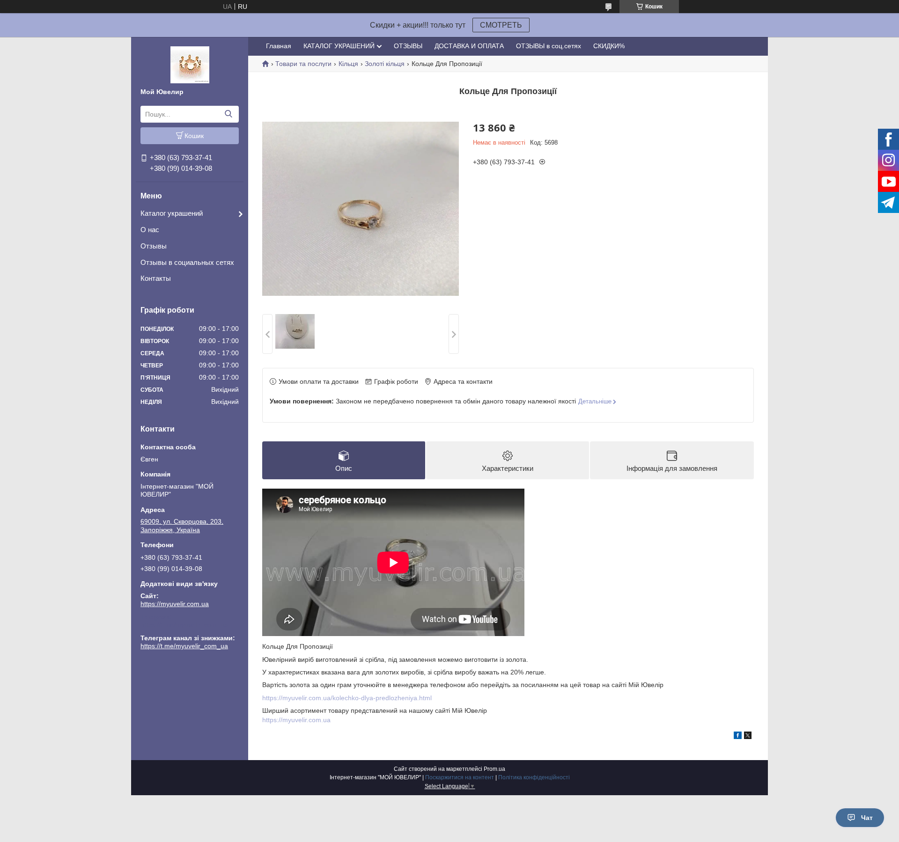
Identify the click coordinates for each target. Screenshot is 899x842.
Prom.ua (494, 769)
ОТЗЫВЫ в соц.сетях (548, 46)
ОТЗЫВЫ (408, 46)
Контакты (155, 278)
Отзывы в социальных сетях (187, 262)
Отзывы (153, 246)
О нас (149, 230)
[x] (748, 736)
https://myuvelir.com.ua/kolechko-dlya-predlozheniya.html (347, 698)
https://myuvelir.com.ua (174, 604)
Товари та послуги (303, 63)
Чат (867, 817)
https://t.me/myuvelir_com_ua (184, 625)
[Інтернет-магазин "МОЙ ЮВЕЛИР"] (189, 64)
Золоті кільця (385, 63)
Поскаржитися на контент (459, 777)
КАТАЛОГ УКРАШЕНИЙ (339, 46)
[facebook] (738, 736)
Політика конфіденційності (534, 777)
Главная (278, 46)
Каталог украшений (171, 213)
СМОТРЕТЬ (501, 25)
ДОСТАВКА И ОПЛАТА (469, 46)
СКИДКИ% (609, 46)
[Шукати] (228, 114)
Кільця (348, 63)
